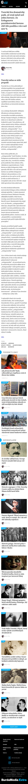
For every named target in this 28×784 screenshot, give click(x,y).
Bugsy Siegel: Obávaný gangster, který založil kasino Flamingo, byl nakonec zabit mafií (14, 602)
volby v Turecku (6, 345)
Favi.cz (18, 772)
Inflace (4, 347)
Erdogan (11, 343)
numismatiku (19, 776)
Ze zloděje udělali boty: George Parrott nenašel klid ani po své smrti (13, 461)
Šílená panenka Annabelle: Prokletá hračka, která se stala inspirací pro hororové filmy (13, 574)
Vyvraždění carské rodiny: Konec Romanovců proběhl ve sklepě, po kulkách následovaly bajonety (14, 659)
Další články (14, 727)
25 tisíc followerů (16, 762)
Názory (18, 6)
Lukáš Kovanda (18, 345)
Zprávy (4, 6)
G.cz (11, 769)
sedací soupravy (7, 774)
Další (24, 6)
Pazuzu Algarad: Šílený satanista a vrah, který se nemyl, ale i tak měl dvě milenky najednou (14, 517)
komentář (11, 347)
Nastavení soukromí (19, 739)
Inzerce (5, 752)
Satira (11, 6)
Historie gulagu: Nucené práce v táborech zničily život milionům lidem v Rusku (14, 546)
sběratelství (8, 776)
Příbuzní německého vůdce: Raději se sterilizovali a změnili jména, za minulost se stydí (13, 715)
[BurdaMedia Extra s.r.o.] (14, 780)
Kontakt (5, 744)
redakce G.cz (4, 378)
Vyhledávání (26, 3)
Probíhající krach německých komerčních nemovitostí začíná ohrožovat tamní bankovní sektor (14, 430)
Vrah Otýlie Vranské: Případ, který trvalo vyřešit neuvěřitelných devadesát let (14, 631)
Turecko (4, 343)
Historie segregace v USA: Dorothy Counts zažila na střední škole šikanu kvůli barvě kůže (14, 489)
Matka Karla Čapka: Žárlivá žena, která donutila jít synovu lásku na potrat (14, 687)
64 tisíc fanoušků (16, 757)
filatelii (13, 776)
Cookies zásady (18, 752)
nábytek (22, 772)
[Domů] (4, 2)
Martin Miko (9, 67)
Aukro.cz (14, 774)
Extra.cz (12, 772)
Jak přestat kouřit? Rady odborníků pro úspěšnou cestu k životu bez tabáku (14, 373)
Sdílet (2, 74)
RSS (15, 744)
